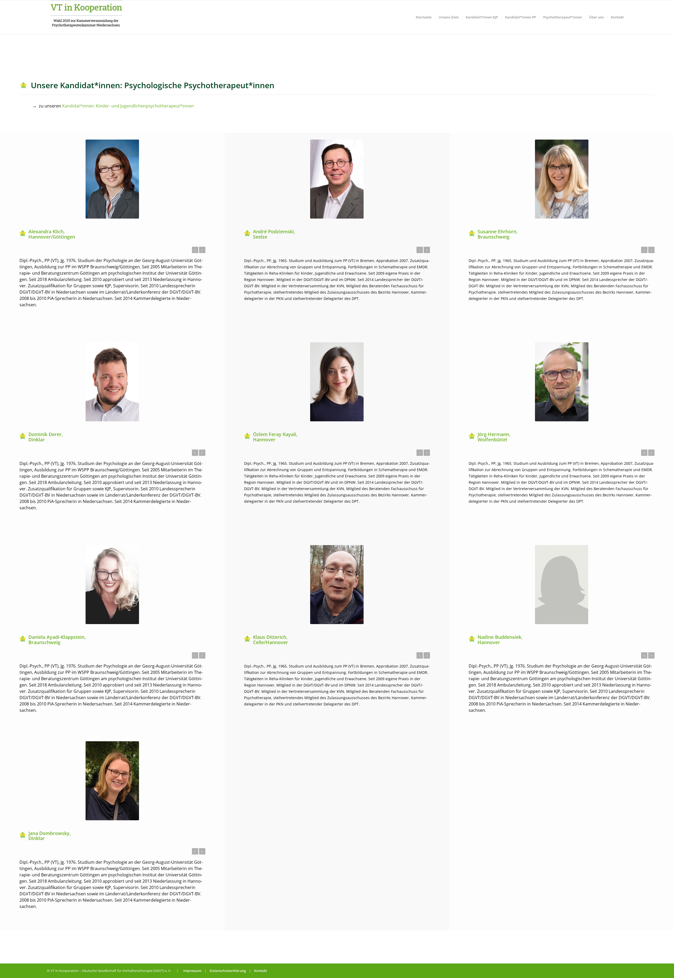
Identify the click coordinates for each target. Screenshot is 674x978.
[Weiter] (202, 250)
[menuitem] (423, 17)
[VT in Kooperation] (86, 17)
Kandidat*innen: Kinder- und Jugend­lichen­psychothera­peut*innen (128, 106)
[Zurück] (195, 250)
